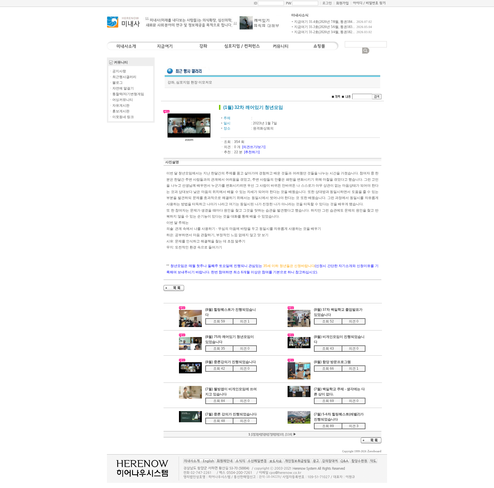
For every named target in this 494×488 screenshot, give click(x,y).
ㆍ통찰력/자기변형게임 (126, 94)
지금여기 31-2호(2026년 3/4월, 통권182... (324, 32)
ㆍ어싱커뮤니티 (121, 100)
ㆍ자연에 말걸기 (121, 88)
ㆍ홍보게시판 (119, 111)
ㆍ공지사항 (117, 71)
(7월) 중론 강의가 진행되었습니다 (231, 414)
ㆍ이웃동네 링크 (121, 117)
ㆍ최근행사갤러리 (122, 77)
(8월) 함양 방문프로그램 (332, 362)
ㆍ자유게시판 (119, 105)
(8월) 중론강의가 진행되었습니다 (230, 362)
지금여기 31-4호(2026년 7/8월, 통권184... (324, 22)
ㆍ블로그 (116, 83)
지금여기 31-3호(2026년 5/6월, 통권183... (324, 27)
